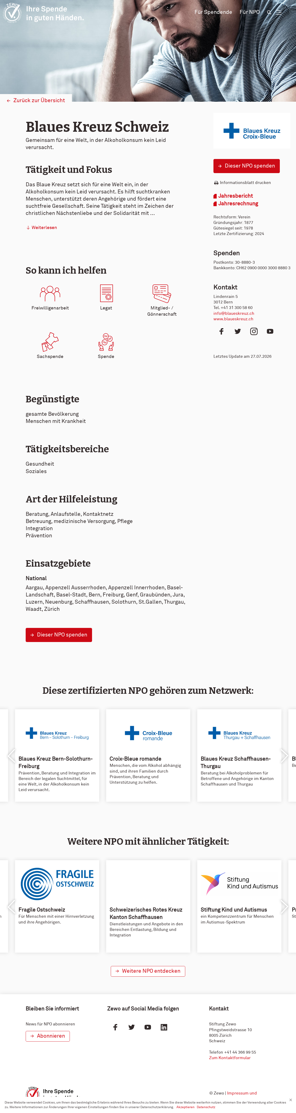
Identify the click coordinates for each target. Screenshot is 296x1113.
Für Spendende (213, 12)
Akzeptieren (185, 1107)
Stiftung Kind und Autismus (234, 910)
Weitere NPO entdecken (151, 971)
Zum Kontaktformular (230, 1058)
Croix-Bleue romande (135, 759)
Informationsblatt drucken (245, 183)
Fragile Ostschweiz (41, 910)
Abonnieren (51, 1036)
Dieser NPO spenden (250, 166)
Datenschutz (206, 1107)
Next (284, 755)
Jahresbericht (236, 196)
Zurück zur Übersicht (39, 100)
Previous (12, 755)
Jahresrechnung (238, 203)
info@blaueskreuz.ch (233, 314)
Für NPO (250, 12)
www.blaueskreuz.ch (233, 319)
